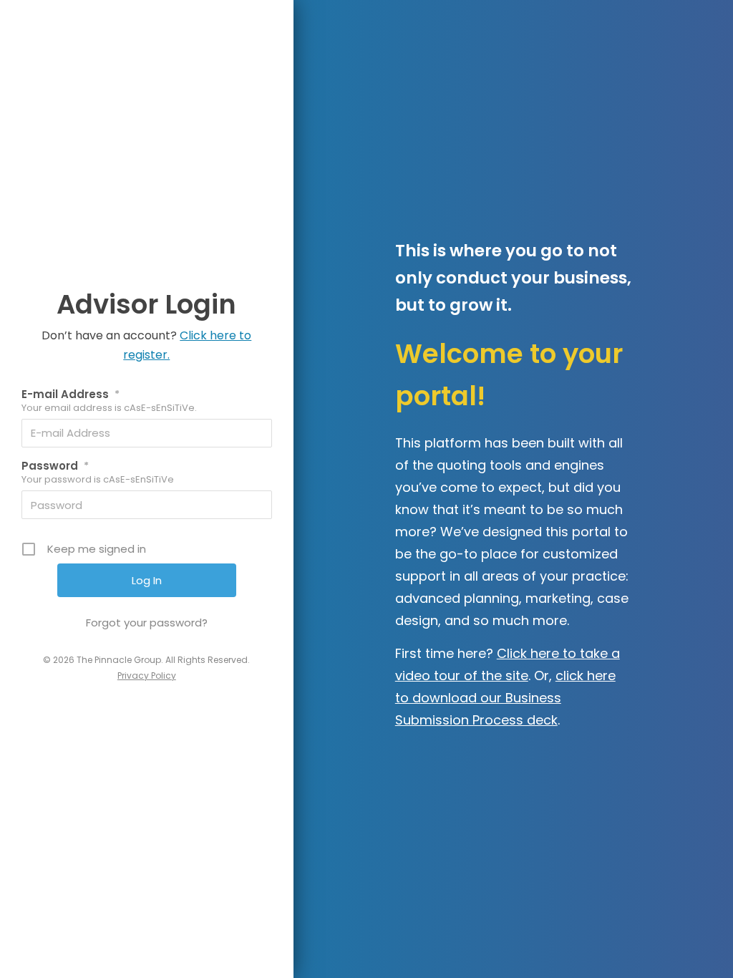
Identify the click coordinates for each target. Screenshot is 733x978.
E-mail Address (70, 394)
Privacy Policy (146, 675)
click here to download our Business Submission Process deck (505, 698)
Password (55, 465)
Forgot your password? (147, 622)
